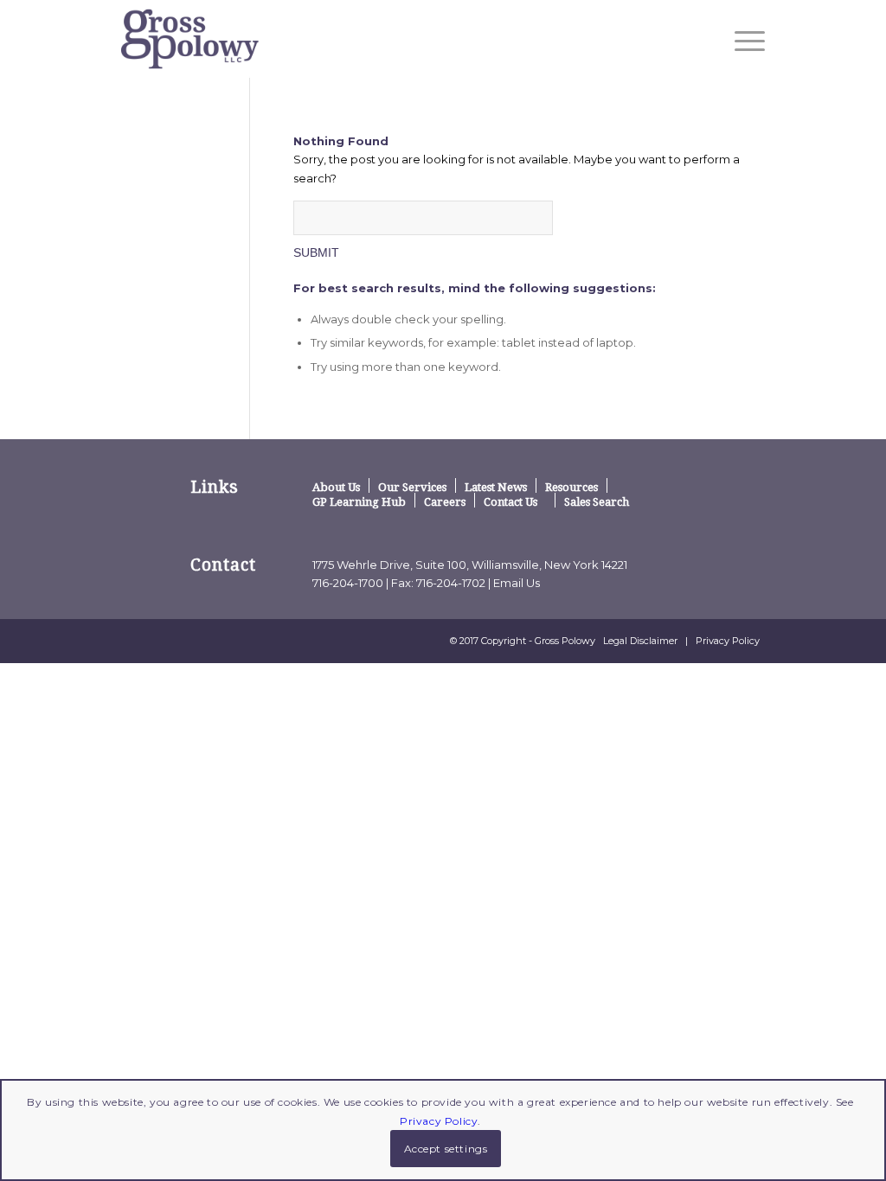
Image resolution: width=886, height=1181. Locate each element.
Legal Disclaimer (640, 641)
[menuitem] (744, 41)
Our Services (412, 487)
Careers (444, 501)
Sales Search (596, 501)
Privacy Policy (728, 641)
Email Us (516, 583)
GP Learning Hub (359, 501)
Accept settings (446, 1148)
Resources (571, 487)
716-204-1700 (347, 583)
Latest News (496, 487)
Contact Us (510, 501)
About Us (336, 487)
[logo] (190, 39)
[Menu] (744, 41)
